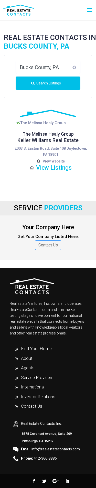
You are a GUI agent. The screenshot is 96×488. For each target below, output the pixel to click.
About (27, 358)
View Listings (54, 168)
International (33, 386)
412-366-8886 (39, 458)
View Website (54, 161)
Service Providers (37, 377)
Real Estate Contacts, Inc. (41, 423)
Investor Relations (38, 396)
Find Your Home (36, 348)
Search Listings (48, 83)
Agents (28, 367)
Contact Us (48, 245)
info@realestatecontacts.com (50, 449)
